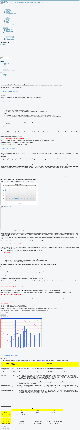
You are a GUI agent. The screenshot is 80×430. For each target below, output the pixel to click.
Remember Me (3, 60)
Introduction (8, 9)
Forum (4, 26)
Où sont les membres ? (10, 39)
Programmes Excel (9, 29)
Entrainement (5, 8)
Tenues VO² (8, 33)
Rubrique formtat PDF (10, 24)
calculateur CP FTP (7, 206)
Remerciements (9, 23)
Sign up (4, 64)
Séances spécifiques (9, 15)
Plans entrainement (9, 31)
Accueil (4, 6)
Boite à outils (5, 28)
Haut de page (3, 426)
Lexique (7, 22)
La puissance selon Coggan (11, 13)
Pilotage (7, 19)
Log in (2, 61)
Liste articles (5, 27)
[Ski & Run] (4, 44)
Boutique (5, 32)
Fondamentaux (8, 10)
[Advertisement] (8, 49)
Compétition (8, 17)
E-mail (4, 75)
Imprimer (5, 74)
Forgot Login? (6, 63)
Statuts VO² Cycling (10, 37)
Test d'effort (8, 12)
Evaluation (8, 18)
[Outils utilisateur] (1, 72)
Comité (7, 38)
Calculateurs (8, 30)
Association (5, 35)
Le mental (7, 21)
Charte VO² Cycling (10, 36)
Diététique (8, 20)
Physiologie (8, 11)
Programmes (8, 14)
